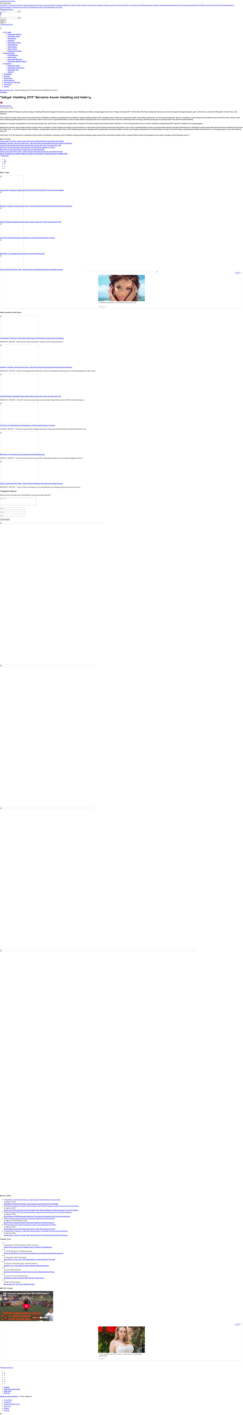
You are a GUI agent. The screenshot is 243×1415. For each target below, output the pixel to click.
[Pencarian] (1, 16)
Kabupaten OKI (13, 70)
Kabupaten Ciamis (14, 43)
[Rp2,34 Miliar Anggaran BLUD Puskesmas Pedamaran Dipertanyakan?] (29, 1218)
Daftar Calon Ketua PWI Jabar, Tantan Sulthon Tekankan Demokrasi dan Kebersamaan (31, 152)
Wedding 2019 (62, 154)
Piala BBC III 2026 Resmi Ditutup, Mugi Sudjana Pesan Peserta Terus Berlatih (27, 5)
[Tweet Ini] (5, 162)
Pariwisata (7, 84)
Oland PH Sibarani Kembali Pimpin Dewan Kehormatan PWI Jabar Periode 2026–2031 (30, 145)
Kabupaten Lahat (14, 66)
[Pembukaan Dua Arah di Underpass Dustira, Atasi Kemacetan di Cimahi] (30, 1225)
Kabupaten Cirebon (15, 51)
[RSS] (4, 1384)
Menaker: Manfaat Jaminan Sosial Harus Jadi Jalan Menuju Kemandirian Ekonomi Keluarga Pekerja (36, 143)
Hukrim (6, 86)
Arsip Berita (8, 1400)
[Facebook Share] (4, 159)
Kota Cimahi (12, 57)
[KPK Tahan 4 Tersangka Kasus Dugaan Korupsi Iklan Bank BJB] (12, 251)
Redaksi (7, 1387)
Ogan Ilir (11, 72)
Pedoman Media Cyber (12, 1389)
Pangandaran (12, 45)
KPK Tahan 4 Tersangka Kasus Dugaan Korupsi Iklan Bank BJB (22, 149)
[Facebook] (4, 1371)
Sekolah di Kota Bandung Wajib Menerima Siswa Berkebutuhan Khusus (29, 1272)
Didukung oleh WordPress (9, 1396)
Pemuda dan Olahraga (12, 82)
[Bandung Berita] (6, 9)
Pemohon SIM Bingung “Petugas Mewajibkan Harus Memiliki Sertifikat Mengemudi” (34, 1253)
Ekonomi (7, 76)
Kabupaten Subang (14, 34)
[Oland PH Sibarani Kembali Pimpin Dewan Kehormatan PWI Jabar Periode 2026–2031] (12, 220)
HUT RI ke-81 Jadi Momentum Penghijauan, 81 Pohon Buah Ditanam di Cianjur (27, 147)
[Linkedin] (4, 1377)
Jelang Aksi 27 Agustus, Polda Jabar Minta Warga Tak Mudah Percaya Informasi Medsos (32, 141)
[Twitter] (4, 1373)
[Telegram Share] (4, 166)
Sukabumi (11, 41)
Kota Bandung (13, 55)
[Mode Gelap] (1, 14)
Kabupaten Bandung (15, 59)
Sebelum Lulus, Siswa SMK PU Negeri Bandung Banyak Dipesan (26, 1266)
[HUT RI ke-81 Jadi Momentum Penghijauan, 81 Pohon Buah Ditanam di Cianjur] (12, 236)
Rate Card (7, 1391)
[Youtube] (4, 1380)
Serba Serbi (8, 78)
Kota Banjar (12, 38)
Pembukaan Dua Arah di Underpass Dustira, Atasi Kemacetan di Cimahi (37, 7)
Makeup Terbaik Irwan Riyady (32, 154)
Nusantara (7, 63)
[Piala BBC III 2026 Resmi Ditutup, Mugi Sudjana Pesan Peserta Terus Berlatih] (32, 1200)
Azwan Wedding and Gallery (10, 154)
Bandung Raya (9, 53)
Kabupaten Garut (14, 36)
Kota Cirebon (12, 49)
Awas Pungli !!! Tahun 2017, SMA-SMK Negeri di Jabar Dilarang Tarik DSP (29, 1259)
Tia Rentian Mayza (50, 154)
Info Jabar (7, 32)
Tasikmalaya (12, 47)
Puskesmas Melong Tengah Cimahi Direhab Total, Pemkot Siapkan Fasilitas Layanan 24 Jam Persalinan (92, 5)
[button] (19, 12)
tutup (2, 20)
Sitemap (7, 1393)
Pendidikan (8, 74)
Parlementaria (9, 80)
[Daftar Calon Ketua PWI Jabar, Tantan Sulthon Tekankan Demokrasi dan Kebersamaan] (12, 267)
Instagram (7, 1402)
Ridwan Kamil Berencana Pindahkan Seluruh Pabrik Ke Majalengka (28, 1247)
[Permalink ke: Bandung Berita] (1, 104)
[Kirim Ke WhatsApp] (4, 168)
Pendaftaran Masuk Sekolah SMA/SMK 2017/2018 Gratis (24, 1278)
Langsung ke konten (7, 1)
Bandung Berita (5, 106)
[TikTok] (4, 1382)
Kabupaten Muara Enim (16, 68)
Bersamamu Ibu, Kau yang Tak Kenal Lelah (19, 1284)
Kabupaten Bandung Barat (17, 61)
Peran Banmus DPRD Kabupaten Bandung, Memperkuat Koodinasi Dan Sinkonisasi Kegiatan (162, 5)
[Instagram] (4, 1375)
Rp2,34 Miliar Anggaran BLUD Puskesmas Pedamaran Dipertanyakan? (29, 1223)
